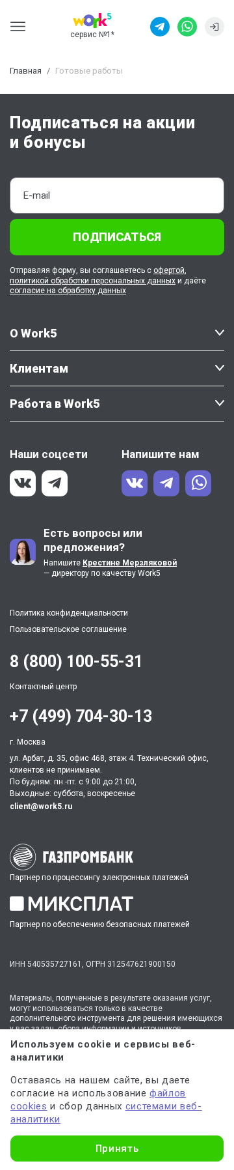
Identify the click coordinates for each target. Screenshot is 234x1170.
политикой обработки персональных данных (93, 280)
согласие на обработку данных (68, 290)
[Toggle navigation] (22, 26)
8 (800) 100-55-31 (76, 661)
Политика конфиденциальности (69, 613)
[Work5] (92, 20)
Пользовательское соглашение (68, 629)
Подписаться (117, 237)
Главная (26, 71)
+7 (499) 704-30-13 (81, 716)
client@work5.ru (41, 806)
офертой (169, 270)
